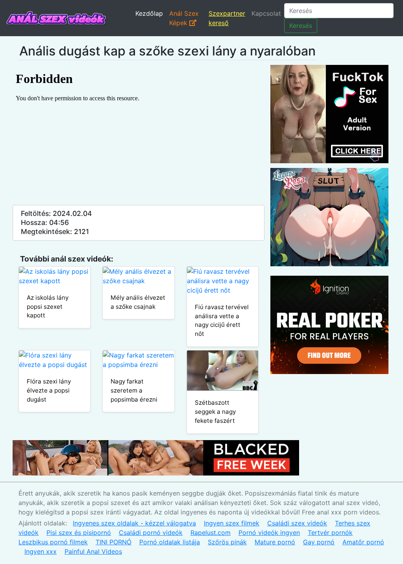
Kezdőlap (149, 13)
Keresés (300, 25)
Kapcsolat (266, 13)
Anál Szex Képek (184, 18)
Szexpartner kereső (227, 18)
